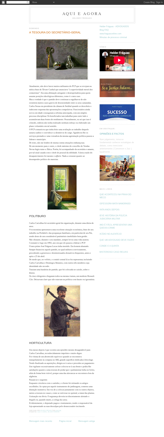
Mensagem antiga (86, 421)
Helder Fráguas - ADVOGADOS (114, 26)
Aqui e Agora (82, 13)
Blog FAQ (104, 30)
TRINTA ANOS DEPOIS (108, 209)
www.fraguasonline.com (110, 33)
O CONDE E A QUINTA (108, 246)
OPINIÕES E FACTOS (112, 133)
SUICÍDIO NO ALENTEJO (109, 234)
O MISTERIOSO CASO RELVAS (112, 252)
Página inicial (65, 421)
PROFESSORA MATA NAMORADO (114, 203)
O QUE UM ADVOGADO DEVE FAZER (115, 240)
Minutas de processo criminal (113, 37)
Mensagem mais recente (40, 421)
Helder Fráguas (54, 411)
